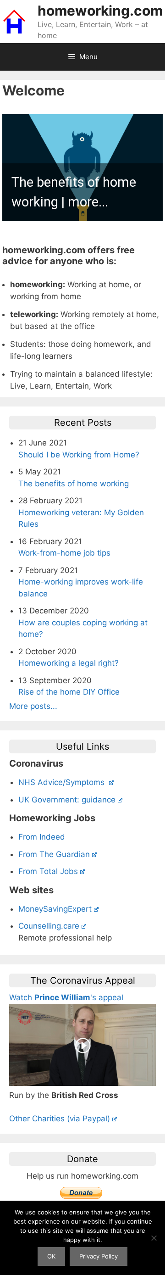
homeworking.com (100, 10)
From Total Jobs (48, 871)
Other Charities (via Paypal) (59, 1118)
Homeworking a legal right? (68, 663)
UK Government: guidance (67, 799)
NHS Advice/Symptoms (62, 782)
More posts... (33, 706)
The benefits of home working (73, 483)
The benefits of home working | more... (73, 192)
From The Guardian (54, 854)
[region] (82, 167)
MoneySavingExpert (55, 908)
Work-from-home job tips (64, 552)
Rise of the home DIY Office (69, 691)
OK (51, 1256)
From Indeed (41, 836)
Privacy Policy (98, 1256)
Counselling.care (48, 925)
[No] (153, 1237)
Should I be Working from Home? (78, 454)
